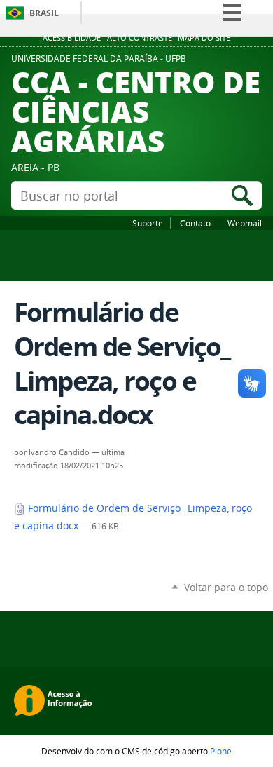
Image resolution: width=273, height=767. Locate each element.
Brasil (44, 13)
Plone (221, 750)
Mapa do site (204, 38)
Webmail (244, 223)
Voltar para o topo (226, 587)
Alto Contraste (139, 38)
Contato (195, 223)
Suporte (147, 223)
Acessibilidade (72, 38)
